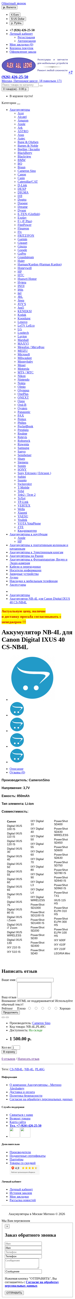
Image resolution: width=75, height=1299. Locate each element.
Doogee (23, 203)
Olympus (23, 390)
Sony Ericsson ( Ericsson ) (34, 473)
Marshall (23, 340)
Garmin (22, 239)
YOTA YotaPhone (29, 523)
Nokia (21, 383)
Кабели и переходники (25, 566)
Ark (20, 127)
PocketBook (25, 426)
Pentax (22, 419)
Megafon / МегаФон (31, 347)
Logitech (23, 332)
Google (22, 250)
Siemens (23, 462)
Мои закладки (19, 1196)
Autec (21, 138)
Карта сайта (18, 1122)
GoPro (22, 253)
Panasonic (24, 412)
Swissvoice (25, 484)
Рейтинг (7, 1008)
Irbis (20, 289)
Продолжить (10, 1012)
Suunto (22, 480)
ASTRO (23, 131)
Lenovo (22, 322)
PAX (21, 415)
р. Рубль (16, 23)
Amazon (23, 120)
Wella (21, 509)
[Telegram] (25, 1136)
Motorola (23, 368)
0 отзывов (8, 1059)
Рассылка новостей (23, 1200)
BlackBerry (25, 153)
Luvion (22, 336)
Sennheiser (24, 455)
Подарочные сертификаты (28, 1155)
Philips (22, 422)
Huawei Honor (27, 278)
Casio (21, 178)
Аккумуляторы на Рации (26, 556)
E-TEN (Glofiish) (29, 214)
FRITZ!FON (26, 235)
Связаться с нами (21, 1114)
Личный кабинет (21, 1189)
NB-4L (29, 1069)
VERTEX (24, 505)
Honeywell (25, 268)
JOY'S (22, 304)
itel (19, 293)
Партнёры (16, 1159)
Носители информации (25, 570)
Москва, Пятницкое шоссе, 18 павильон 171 (32, 81)
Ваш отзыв (9, 997)
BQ (20, 163)
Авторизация (27, 41)
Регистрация (26, 37)
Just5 (21, 307)
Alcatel (22, 117)
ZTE (21, 527)
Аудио (14, 577)
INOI (21, 286)
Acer (21, 113)
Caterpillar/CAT (28, 181)
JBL (20, 296)
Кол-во (6, 1047)
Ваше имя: (9, 980)
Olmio (22, 386)
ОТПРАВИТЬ (14, 1292)
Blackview (24, 156)
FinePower (24, 224)
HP (20, 271)
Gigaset (22, 242)
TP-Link (23, 502)
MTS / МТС (26, 372)
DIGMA (23, 192)
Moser (22, 365)
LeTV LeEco (26, 325)
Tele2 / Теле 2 (27, 494)
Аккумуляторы (20, 109)
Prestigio (23, 430)
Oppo (21, 401)
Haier (21, 260)
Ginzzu (22, 246)
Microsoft (24, 354)
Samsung (23, 448)
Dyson (22, 210)
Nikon (22, 376)
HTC (21, 275)
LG (20, 329)
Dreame (23, 207)
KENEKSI (25, 311)
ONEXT (23, 397)
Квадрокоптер (27, 530)
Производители (20, 1152)
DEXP (22, 189)
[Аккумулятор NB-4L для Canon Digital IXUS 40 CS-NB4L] (32, 699)
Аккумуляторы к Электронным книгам (36, 552)
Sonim (22, 466)
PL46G (40, 1069)
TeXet (21, 498)
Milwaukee (25, 358)
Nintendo (23, 379)
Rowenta (23, 444)
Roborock (24, 440)
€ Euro (15, 14)
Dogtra (22, 199)
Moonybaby (25, 361)
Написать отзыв (28, 1059)
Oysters (22, 408)
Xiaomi (22, 512)
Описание (16, 768)
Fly (20, 232)
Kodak (22, 314)
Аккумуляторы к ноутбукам (28, 534)
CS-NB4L (16, 1069)
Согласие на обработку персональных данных (41, 1099)
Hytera (22, 282)
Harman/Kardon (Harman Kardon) (40, 264)
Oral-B (22, 404)
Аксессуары (18, 584)
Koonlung (24, 318)
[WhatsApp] (15, 1136)
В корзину (9, 1051)
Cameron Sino (27, 171)
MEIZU (23, 350)
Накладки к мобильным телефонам (34, 581)
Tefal (21, 491)
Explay (22, 217)
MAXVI (23, 343)
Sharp (21, 458)
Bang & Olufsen (28, 142)
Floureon (23, 228)
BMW (22, 160)
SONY (22, 469)
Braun (21, 167)
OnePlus (23, 394)
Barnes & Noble (28, 145)
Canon (22, 174)
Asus (21, 135)
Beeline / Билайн (29, 149)
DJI (20, 196)
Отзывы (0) (17, 772)
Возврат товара (20, 1118)
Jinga (21, 300)
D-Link (22, 185)
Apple (21, 124)
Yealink (22, 520)
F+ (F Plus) (25, 221)
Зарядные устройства (24, 574)
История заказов (21, 1193)
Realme (22, 433)
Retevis (22, 437)
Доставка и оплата (22, 1092)
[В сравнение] (7, 1017)
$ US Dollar (17, 18)
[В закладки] (3, 1017)
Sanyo (22, 451)
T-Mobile (23, 487)
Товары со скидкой (23, 1163)
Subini (22, 476)
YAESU (23, 516)
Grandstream (26, 257)
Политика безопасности (26, 1095)
